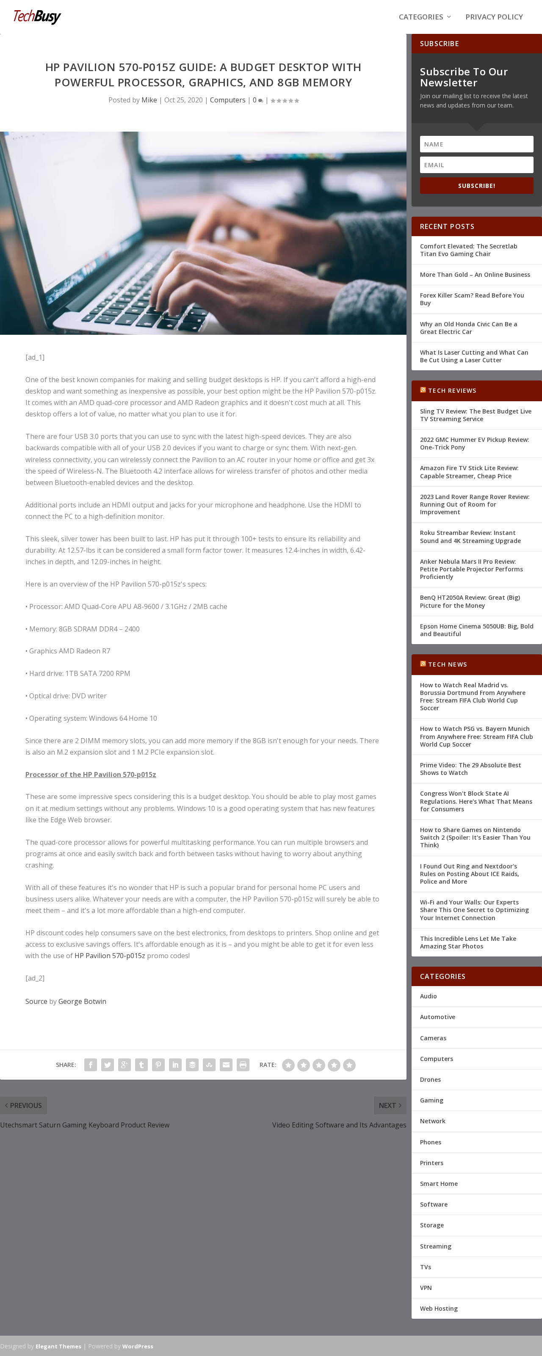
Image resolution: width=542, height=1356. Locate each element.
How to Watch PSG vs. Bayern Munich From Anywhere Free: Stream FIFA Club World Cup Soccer (476, 736)
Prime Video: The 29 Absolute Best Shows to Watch (470, 769)
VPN (426, 1288)
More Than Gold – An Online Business (475, 274)
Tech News (447, 664)
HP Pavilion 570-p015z (110, 955)
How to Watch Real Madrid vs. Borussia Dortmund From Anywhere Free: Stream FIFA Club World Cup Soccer (472, 696)
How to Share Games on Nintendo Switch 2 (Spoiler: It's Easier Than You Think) (475, 837)
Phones (430, 1142)
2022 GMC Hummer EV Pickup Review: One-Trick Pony (474, 443)
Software (434, 1204)
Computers (228, 100)
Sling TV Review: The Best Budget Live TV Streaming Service (475, 415)
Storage (432, 1225)
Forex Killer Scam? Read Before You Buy (472, 299)
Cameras (433, 1038)
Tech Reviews (452, 390)
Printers (431, 1163)
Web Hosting (439, 1308)
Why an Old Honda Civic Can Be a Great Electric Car (468, 328)
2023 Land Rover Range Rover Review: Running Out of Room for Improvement (475, 504)
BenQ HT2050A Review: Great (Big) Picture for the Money (470, 601)
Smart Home (439, 1184)
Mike (149, 100)
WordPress (137, 1346)
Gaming (431, 1100)
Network (432, 1121)
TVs (425, 1267)
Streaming (435, 1246)
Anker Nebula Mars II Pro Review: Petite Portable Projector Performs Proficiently (471, 569)
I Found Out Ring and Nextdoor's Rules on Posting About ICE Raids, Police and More (469, 873)
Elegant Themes (58, 1346)
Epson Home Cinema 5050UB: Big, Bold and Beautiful (477, 630)
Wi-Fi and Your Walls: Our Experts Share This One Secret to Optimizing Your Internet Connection (474, 909)
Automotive (437, 1017)
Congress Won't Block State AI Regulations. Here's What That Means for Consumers (476, 801)
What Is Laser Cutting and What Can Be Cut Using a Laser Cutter (474, 356)
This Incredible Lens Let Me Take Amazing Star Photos (468, 942)
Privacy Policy (494, 18)
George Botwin (82, 1001)
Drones (430, 1079)
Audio (428, 996)
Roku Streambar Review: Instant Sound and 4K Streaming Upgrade (470, 536)
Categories (421, 18)
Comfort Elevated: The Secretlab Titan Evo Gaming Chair (468, 250)
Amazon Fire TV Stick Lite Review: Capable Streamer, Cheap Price (469, 472)
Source (36, 1001)
